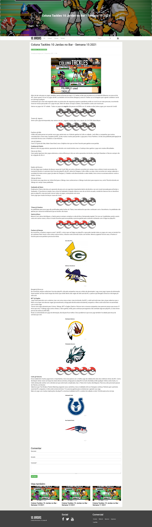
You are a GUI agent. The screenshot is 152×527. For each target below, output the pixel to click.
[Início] (36, 38)
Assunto (33, 457)
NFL (44, 38)
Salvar (34, 476)
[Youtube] (73, 520)
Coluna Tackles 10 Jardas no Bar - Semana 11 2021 (106, 504)
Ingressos (113, 519)
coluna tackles (43, 49)
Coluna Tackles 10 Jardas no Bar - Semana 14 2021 (44, 504)
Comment (34, 463)
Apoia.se (107, 519)
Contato (95, 519)
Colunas (56, 38)
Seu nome (33, 451)
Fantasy (63, 38)
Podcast (50, 38)
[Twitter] (68, 520)
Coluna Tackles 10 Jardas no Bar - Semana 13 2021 (75, 504)
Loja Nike (95, 522)
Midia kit (101, 519)
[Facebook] (63, 520)
